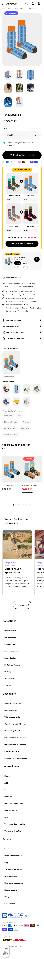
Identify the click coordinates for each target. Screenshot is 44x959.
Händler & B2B (10, 810)
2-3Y (17, 267)
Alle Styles (18, 8)
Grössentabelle (10, 876)
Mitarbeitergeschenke (13, 883)
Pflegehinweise (10, 897)
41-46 (10, 135)
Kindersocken (10, 644)
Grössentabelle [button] (35, 129)
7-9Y (29, 267)
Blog (6, 863)
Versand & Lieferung (15, 338)
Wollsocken (9, 679)
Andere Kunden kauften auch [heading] (15, 447)
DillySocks (5, 8)
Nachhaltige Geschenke (14, 731)
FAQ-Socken (9, 904)
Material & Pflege (13, 320)
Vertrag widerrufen (12, 831)
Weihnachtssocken (12, 703)
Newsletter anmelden (13, 856)
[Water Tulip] (6, 402)
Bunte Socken (10, 658)
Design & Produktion (15, 332)
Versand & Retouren (13, 869)
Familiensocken (11, 651)
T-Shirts (7, 685)
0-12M (18, 263)
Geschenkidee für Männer (15, 744)
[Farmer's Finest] (32, 469)
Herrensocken (10, 637)
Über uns (8, 797)
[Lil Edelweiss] (11, 362)
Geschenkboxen (11, 710)
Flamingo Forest (14, 195)
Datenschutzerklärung (13, 803)
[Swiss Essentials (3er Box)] (16, 389)
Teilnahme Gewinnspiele (14, 824)
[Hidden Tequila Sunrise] (16, 401)
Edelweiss (30, 195)
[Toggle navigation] (3, 4)
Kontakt (7, 776)
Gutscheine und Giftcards (15, 724)
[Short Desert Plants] (26, 389)
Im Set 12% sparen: (22, 170)
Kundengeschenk (11, 751)
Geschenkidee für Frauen (15, 738)
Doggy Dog (13, 226)
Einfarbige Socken (12, 665)
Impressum (9, 790)
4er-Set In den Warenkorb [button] (22, 243)
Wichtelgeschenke (12, 717)
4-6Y (23, 267)
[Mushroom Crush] (6, 389)
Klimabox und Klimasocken (15, 758)
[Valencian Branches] (37, 389)
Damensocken (10, 631)
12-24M (24, 263)
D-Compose (9, 672)
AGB (6, 783)
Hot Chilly (30, 226)
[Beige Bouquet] (26, 402)
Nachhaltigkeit (12, 326)
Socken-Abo (9, 849)
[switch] (5, 954)
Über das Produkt (13, 278)
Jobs (6, 817)
